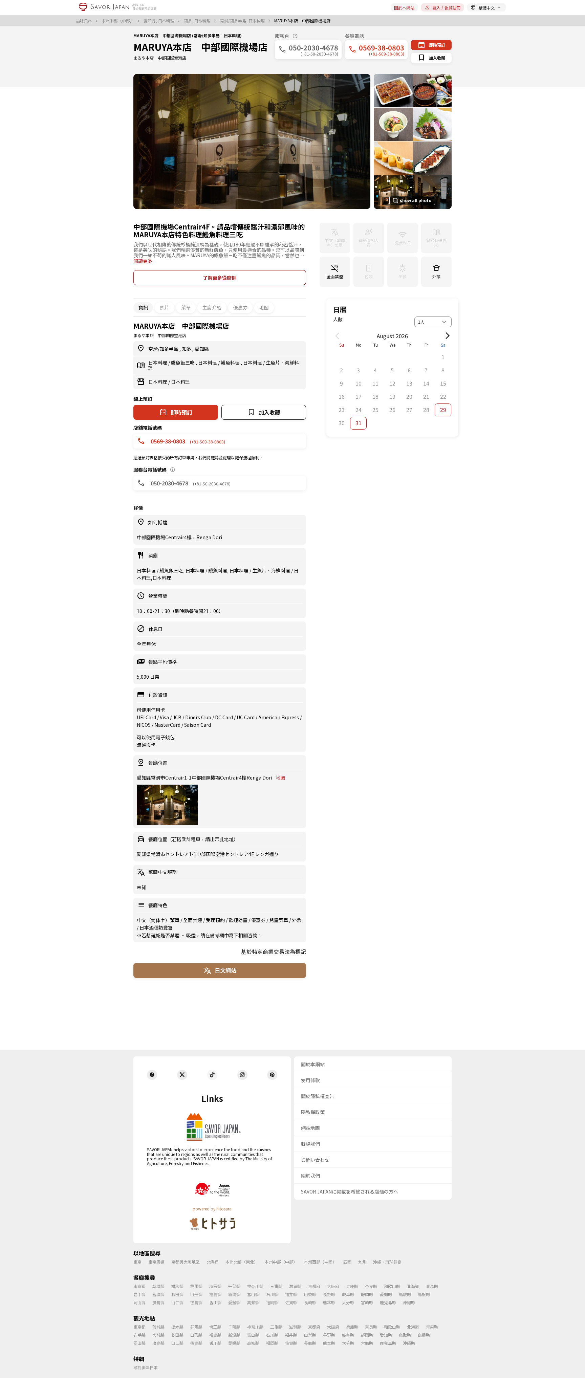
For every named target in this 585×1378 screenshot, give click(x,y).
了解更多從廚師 (219, 277)
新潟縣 (234, 1294)
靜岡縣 (367, 1294)
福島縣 (215, 1294)
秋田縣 (177, 1294)
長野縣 (329, 1294)
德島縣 (196, 1302)
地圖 (264, 307)
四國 (347, 1262)
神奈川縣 (255, 1286)
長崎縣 (310, 1302)
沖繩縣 (409, 1302)
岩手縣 (139, 1294)
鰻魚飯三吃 (183, 362)
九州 (362, 1262)
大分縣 (348, 1302)
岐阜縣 (348, 1294)
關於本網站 (404, 7)
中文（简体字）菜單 (158, 920)
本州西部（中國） (320, 1262)
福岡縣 (272, 1302)
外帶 (296, 920)
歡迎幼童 (238, 920)
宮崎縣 (367, 1302)
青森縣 (432, 1286)
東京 (137, 1262)
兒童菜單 (279, 920)
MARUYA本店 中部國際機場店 (200, 46)
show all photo (415, 200)
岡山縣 (139, 1302)
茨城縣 (158, 1286)
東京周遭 (156, 1262)
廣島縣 (158, 1302)
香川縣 (215, 1302)
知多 (187, 348)
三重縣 (276, 1286)
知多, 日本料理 (198, 20)
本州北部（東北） (241, 1262)
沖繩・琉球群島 (387, 1262)
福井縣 (291, 1294)
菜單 (186, 307)
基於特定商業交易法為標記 (273, 951)
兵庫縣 (352, 1286)
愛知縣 (202, 348)
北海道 (213, 1262)
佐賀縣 (291, 1302)
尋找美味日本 (145, 1367)
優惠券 (240, 307)
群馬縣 (196, 1286)
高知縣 (253, 1302)
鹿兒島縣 (388, 1302)
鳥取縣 (405, 1294)
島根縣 (424, 1294)
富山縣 (253, 1294)
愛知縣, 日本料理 (159, 20)
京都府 (314, 1286)
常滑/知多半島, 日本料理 (243, 20)
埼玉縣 (215, 1286)
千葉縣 (234, 1286)
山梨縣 (310, 1294)
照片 (164, 307)
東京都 (139, 1286)
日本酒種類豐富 (156, 927)
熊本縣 (329, 1302)
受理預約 (216, 920)
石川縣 (272, 1294)
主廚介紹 (211, 307)
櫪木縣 (177, 1286)
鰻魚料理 (231, 362)
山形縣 (196, 1294)
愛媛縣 (234, 1302)
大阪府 (333, 1286)
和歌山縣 (392, 1286)
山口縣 (177, 1302)
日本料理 (158, 362)
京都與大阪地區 (185, 1262)
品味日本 (84, 20)
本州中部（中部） (118, 20)
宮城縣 (158, 1294)
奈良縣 (371, 1286)
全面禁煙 (193, 920)
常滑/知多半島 (163, 348)
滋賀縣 (295, 1286)
